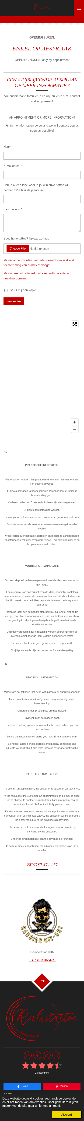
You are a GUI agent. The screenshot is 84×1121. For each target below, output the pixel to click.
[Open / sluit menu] (79, 8)
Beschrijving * (13, 209)
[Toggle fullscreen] (74, 324)
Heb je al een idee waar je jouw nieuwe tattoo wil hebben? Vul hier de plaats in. (36, 187)
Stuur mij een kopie (23, 290)
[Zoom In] (74, 422)
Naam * (9, 146)
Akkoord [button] (66, 1114)
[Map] (42, 376)
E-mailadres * (13, 166)
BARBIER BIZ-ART (42, 960)
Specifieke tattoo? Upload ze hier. (26, 238)
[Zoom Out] (74, 429)
